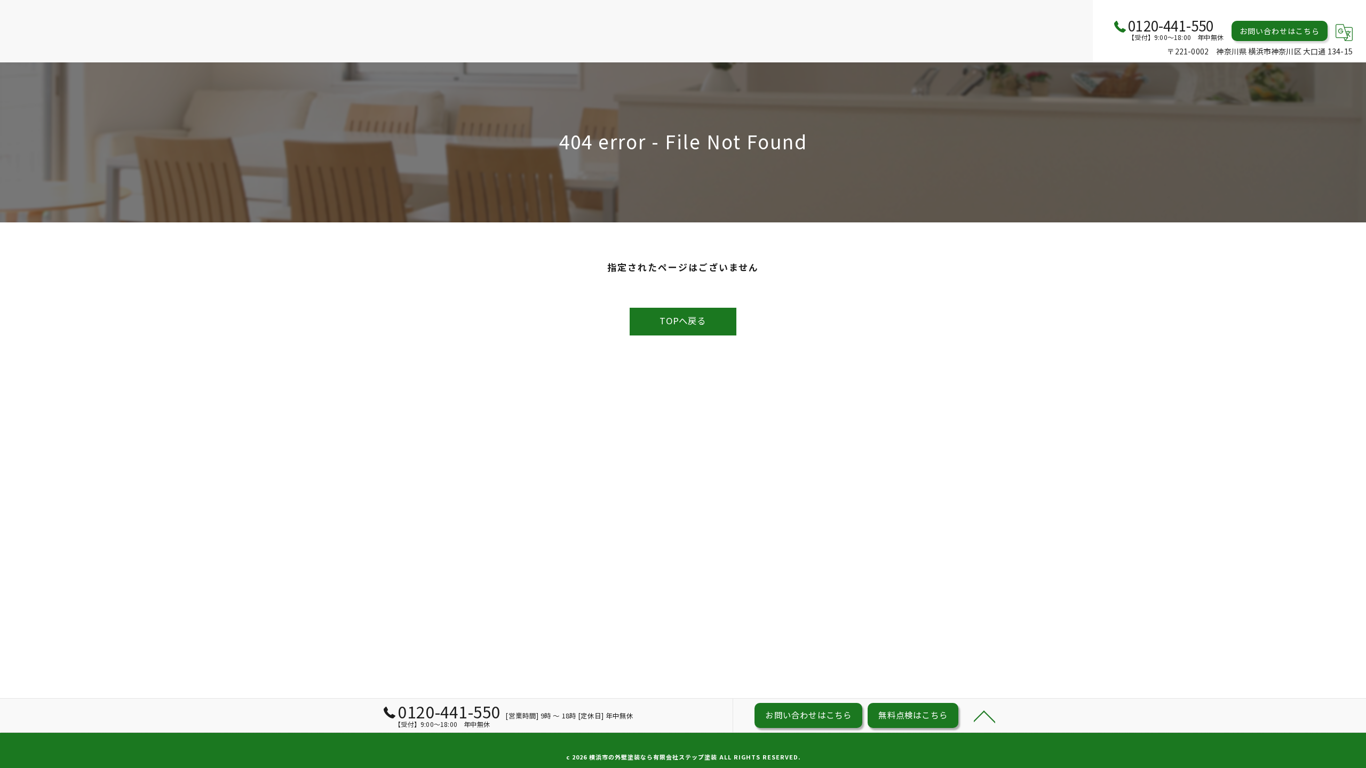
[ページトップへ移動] (984, 715)
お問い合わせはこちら (1280, 31)
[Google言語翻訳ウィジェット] (1344, 32)
